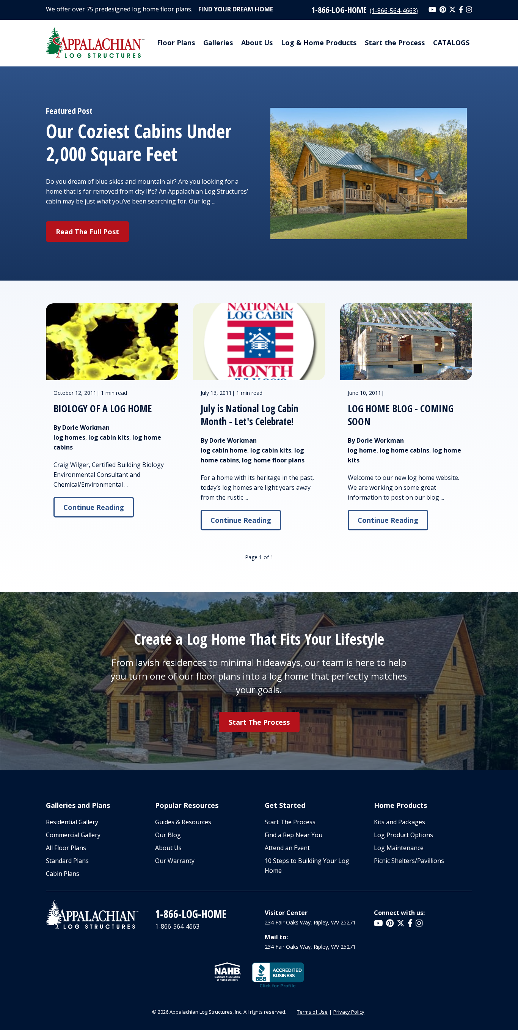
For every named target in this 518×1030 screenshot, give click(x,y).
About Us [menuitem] (257, 42)
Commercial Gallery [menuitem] (73, 835)
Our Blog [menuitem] (168, 835)
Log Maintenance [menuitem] (399, 848)
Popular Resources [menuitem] (186, 805)
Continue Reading (93, 507)
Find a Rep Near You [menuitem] (293, 835)
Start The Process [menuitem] (290, 822)
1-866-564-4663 (177, 926)
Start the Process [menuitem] (395, 42)
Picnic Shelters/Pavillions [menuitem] (409, 860)
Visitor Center (286, 913)
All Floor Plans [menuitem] (66, 848)
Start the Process (259, 722)
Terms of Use (312, 1012)
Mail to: (276, 937)
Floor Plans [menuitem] (176, 42)
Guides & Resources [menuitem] (183, 822)
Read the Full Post (87, 231)
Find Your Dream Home (235, 9)
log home (362, 450)
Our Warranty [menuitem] (175, 860)
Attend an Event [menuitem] (287, 848)
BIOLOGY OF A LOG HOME (102, 408)
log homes (69, 437)
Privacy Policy (348, 1012)
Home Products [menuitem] (400, 805)
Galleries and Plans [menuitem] (78, 805)
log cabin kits (108, 437)
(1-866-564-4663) (394, 10)
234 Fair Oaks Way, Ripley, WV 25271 (310, 922)
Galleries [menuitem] (218, 42)
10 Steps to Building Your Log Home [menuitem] (307, 865)
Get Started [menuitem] (285, 805)
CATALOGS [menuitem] (451, 42)
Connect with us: (399, 913)
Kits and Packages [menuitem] (399, 822)
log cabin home (224, 450)
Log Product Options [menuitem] (403, 835)
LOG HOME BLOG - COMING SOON (401, 415)
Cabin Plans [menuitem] (62, 873)
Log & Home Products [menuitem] (318, 42)
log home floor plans (273, 460)
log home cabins (404, 450)
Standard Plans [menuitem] (67, 860)
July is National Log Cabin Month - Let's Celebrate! (249, 415)
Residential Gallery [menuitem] (72, 822)
